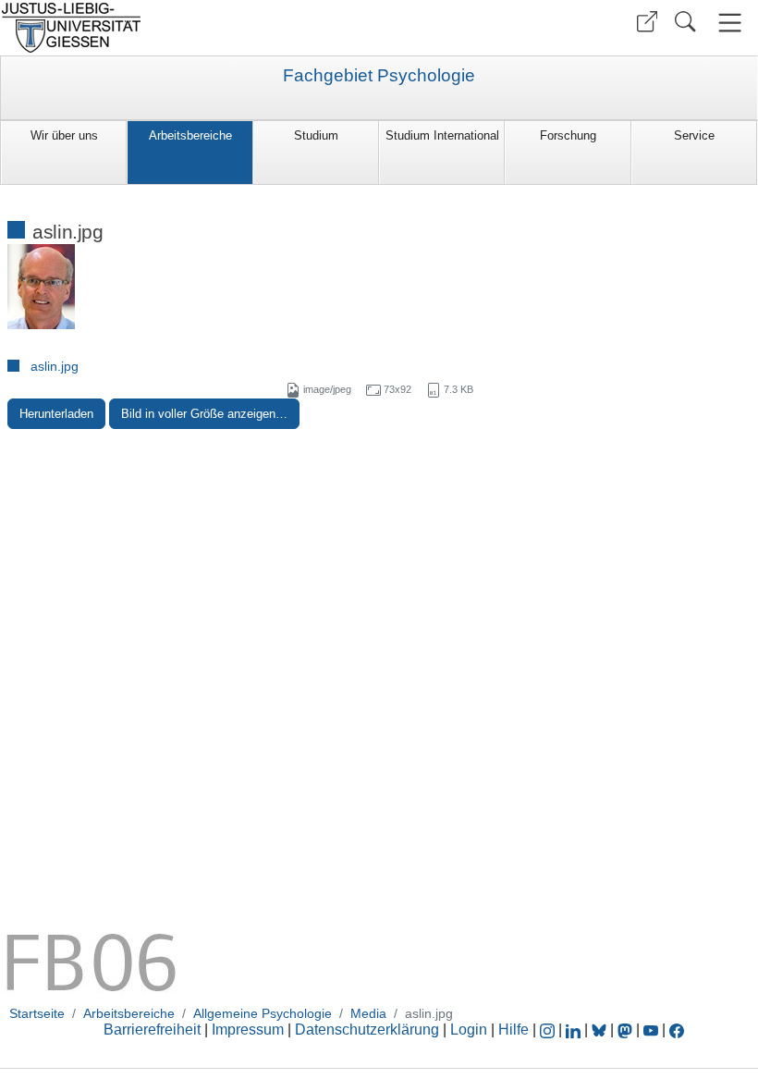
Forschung (568, 135)
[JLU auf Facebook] (676, 1029)
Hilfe (513, 1029)
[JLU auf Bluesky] (601, 1029)
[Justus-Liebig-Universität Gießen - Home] (187, 27)
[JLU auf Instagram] (549, 1029)
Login (470, 1029)
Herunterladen (56, 414)
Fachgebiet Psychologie (379, 75)
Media (368, 1013)
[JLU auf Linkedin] (575, 1029)
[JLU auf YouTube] (650, 1029)
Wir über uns (64, 135)
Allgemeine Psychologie (262, 1013)
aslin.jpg (55, 366)
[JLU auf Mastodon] (626, 1029)
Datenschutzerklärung (367, 1029)
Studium (316, 135)
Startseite (37, 1013)
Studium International (442, 135)
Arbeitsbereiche (190, 135)
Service (694, 135)
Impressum (248, 1029)
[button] (647, 22)
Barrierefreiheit (152, 1029)
